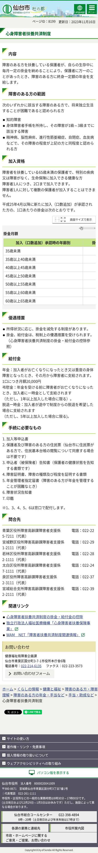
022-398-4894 (69, 814)
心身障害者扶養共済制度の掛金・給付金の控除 (44, 616)
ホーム (7, 689)
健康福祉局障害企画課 (21, 655)
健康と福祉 (52, 689)
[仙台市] (24, 9)
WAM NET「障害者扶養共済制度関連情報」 (43, 634)
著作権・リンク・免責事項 (26, 746)
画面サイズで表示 (81, 219)
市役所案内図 (74, 828)
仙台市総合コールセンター (33, 814)
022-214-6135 (31, 665)
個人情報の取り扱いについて (27, 755)
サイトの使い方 (18, 738)
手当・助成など (81, 695)
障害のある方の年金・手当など (38, 695)
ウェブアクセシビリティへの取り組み (34, 763)
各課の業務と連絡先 (26, 828)
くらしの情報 (28, 689)
